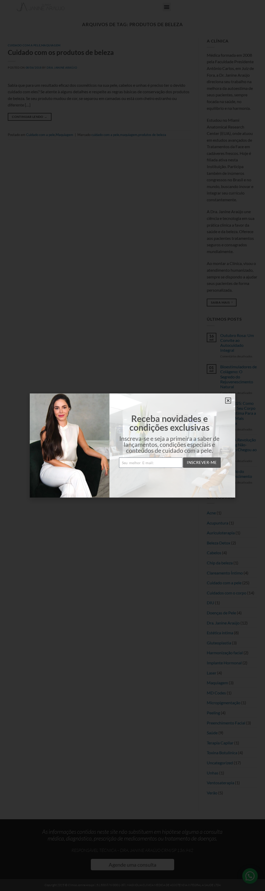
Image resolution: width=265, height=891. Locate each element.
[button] (228, 401)
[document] (132, 445)
